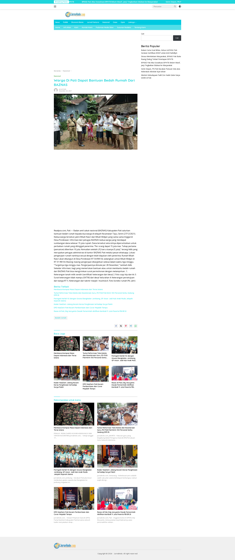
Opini (123, 22)
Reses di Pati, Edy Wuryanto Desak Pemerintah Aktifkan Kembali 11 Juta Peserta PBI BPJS (90, 311)
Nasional (106, 22)
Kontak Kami (87, 27)
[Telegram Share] (131, 326)
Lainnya (131, 22)
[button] (175, 6)
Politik (65, 22)
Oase (115, 22)
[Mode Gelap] (180, 6)
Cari (142, 34)
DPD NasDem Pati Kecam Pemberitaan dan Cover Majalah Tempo (81, 308)
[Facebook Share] (116, 326)
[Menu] (55, 6)
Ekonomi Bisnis (77, 22)
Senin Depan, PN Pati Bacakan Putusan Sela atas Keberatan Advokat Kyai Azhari (177, 2)
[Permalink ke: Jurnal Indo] (56, 90)
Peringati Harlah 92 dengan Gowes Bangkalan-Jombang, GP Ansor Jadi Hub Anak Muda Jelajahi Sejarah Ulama (93, 300)
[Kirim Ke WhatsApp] (135, 326)
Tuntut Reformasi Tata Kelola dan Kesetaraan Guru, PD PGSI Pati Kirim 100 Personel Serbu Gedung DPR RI (94, 294)
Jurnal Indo (62, 89)
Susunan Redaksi (124, 27)
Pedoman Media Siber (105, 27)
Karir (76, 27)
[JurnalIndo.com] (75, 14)
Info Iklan (67, 27)
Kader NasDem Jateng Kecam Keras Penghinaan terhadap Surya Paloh (83, 304)
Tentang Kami (140, 27)
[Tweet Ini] (121, 326)
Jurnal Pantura (93, 22)
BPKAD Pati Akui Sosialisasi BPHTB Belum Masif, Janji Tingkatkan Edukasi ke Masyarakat (97, 2)
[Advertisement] (95, 50)
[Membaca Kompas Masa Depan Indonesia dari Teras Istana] (67, 343)
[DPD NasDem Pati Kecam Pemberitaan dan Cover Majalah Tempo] (96, 374)
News (57, 22)
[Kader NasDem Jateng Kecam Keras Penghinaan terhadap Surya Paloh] (67, 373)
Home (57, 27)
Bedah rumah (60, 318)
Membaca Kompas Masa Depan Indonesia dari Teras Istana (78, 289)
